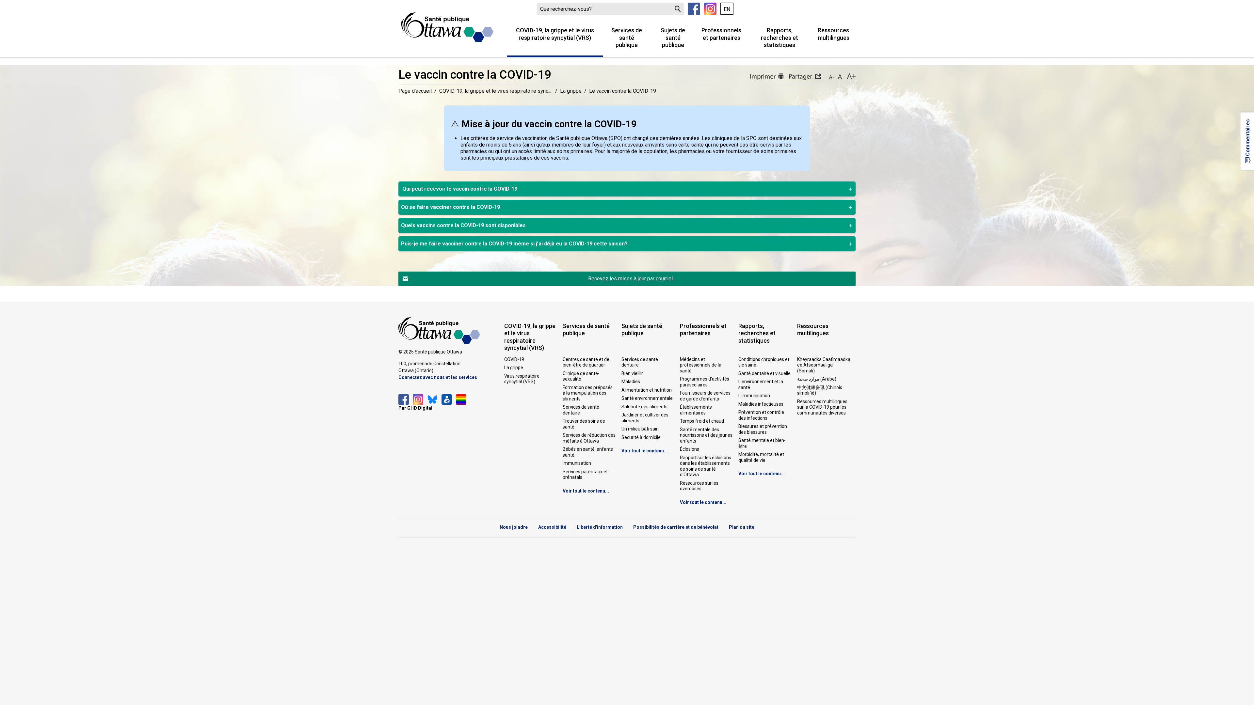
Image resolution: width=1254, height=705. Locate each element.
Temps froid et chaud (702, 421)
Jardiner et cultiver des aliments (644, 417)
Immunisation (577, 463)
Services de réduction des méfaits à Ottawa (589, 438)
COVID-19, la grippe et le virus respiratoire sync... (496, 91)
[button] (805, 76)
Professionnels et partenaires (721, 34)
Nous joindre (514, 527)
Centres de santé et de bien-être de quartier (586, 362)
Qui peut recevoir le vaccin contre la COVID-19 (459, 189)
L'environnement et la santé (760, 384)
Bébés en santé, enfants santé (588, 452)
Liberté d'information (600, 527)
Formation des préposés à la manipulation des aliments (588, 393)
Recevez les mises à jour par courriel (630, 278)
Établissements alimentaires (696, 409)
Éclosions (689, 449)
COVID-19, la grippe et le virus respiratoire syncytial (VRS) (555, 34)
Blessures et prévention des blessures (762, 429)
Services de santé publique (626, 37)
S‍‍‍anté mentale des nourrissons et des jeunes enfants (706, 435)
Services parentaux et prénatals (585, 474)
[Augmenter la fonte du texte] (840, 76)
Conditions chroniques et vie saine (763, 362)
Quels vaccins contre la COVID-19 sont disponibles (463, 225)
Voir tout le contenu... (586, 491)
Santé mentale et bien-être (762, 443)
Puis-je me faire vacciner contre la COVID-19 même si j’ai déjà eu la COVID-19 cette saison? (514, 244)
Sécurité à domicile (641, 437)
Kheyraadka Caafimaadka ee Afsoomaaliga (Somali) (823, 365)
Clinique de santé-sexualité (581, 376)
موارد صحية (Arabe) (816, 379)
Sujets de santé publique (673, 37)
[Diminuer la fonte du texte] (831, 76)
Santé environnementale (647, 398)
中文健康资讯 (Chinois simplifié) (819, 390)
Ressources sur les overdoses (699, 486)
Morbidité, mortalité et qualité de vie (761, 457)
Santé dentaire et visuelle (764, 373)
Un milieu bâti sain (640, 428)
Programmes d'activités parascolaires (704, 381)
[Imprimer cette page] (766, 76)
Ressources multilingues (833, 34)
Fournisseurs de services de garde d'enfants (705, 395)
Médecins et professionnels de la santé (700, 365)
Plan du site (741, 527)
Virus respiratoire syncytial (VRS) (521, 378)
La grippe (571, 91)
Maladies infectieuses (760, 404)
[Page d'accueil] (447, 27)
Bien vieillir (632, 373)
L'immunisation (754, 395)
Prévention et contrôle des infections (761, 415)
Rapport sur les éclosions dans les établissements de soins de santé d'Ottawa (705, 466)
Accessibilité (552, 527)
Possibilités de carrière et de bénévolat (675, 527)
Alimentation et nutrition (646, 390)
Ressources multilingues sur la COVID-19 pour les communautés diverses (822, 407)
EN (727, 9)
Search (677, 9)
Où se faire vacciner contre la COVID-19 (450, 207)
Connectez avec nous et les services (437, 377)
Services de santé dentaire (581, 409)
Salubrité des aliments (644, 406)
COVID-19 (514, 359)
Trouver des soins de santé (584, 424)
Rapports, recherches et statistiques (779, 37)
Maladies (630, 381)
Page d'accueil (415, 91)
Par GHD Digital (415, 408)
